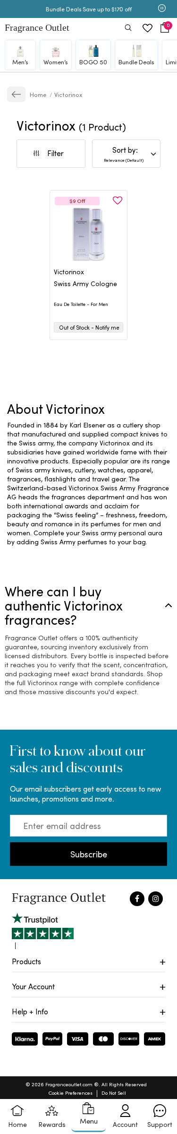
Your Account (33, 986)
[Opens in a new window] (43, 931)
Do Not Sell (113, 1092)
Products (26, 961)
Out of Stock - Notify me (89, 327)
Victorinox (68, 94)
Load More (101, 367)
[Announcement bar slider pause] (161, 9)
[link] (16, 94)
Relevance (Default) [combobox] (123, 160)
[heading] (88, 288)
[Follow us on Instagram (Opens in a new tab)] (155, 898)
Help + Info (30, 1011)
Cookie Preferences (71, 1092)
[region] (88, 483)
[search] (128, 28)
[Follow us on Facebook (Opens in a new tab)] (137, 898)
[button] (165, 27)
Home (39, 94)
